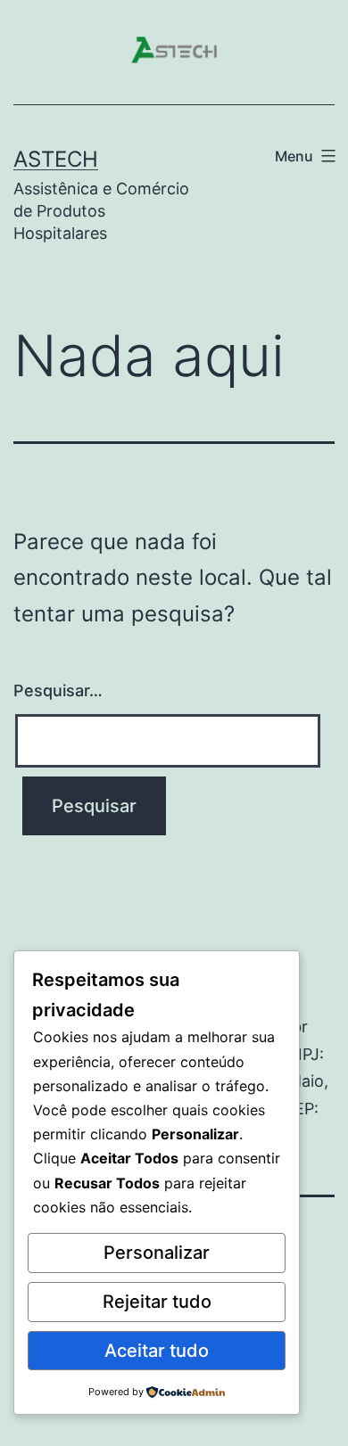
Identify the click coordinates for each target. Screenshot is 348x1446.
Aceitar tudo (156, 1350)
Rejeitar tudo (157, 1301)
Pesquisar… (58, 690)
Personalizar (157, 1252)
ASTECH (55, 159)
